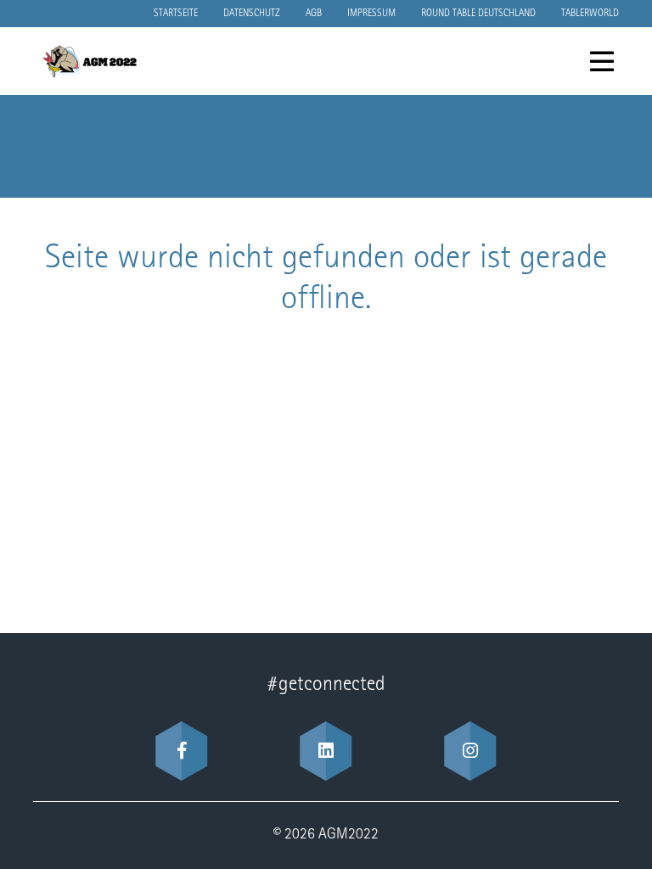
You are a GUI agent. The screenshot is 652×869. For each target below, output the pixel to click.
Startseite (176, 13)
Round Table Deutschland (478, 13)
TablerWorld (590, 13)
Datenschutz (251, 13)
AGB (314, 13)
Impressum (371, 13)
